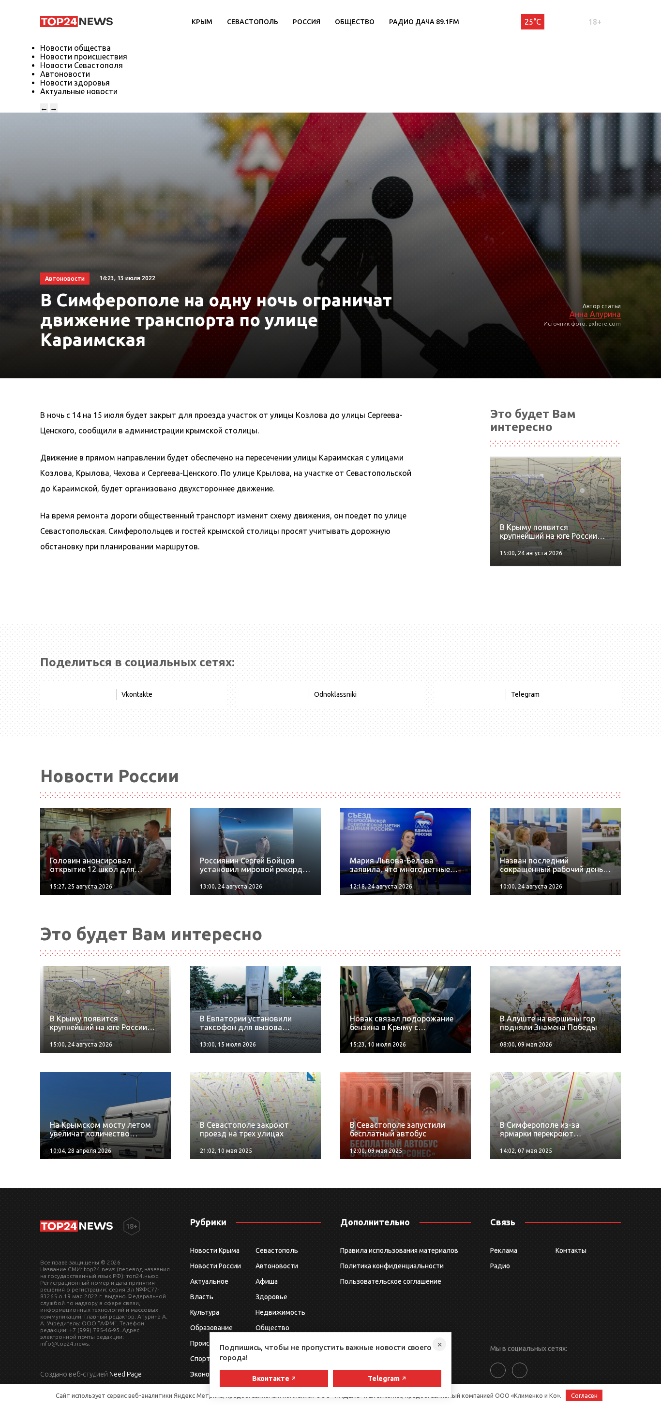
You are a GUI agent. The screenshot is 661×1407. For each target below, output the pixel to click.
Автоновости (65, 74)
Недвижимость (280, 1312)
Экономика (207, 1374)
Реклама (503, 1250)
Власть (201, 1297)
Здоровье (271, 1297)
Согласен (584, 1395)
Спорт (200, 1359)
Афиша (266, 1281)
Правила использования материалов (399, 1250)
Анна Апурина (595, 314)
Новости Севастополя (81, 65)
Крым (202, 22)
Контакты (571, 1250)
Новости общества (75, 47)
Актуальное (209, 1281)
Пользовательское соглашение (390, 1281)
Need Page (125, 1374)
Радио (500, 1266)
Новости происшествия (83, 56)
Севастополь (252, 22)
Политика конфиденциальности (392, 1266)
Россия (306, 22)
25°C (533, 21)
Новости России (215, 1266)
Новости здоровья (75, 82)
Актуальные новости (79, 91)
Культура (204, 1312)
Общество (355, 22)
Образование (211, 1328)
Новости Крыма (215, 1250)
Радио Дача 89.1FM (424, 22)
